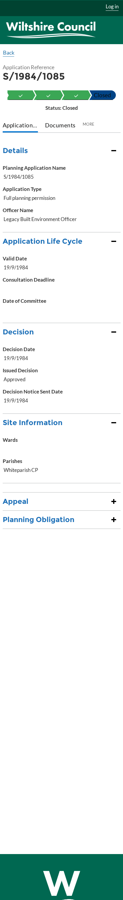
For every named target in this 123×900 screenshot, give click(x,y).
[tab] (20, 125)
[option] (21, 95)
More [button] (89, 124)
